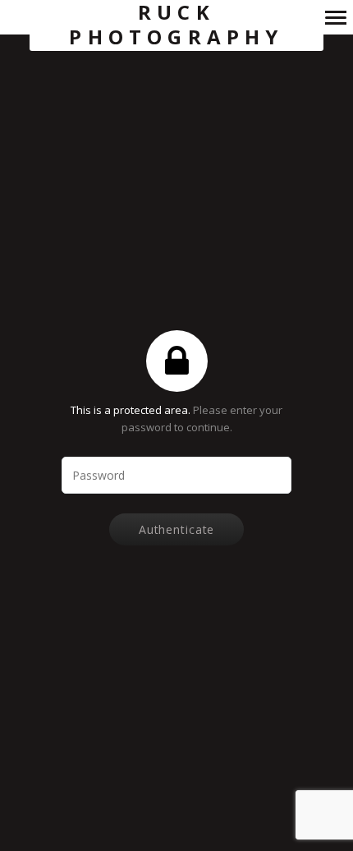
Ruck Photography (176, 25)
